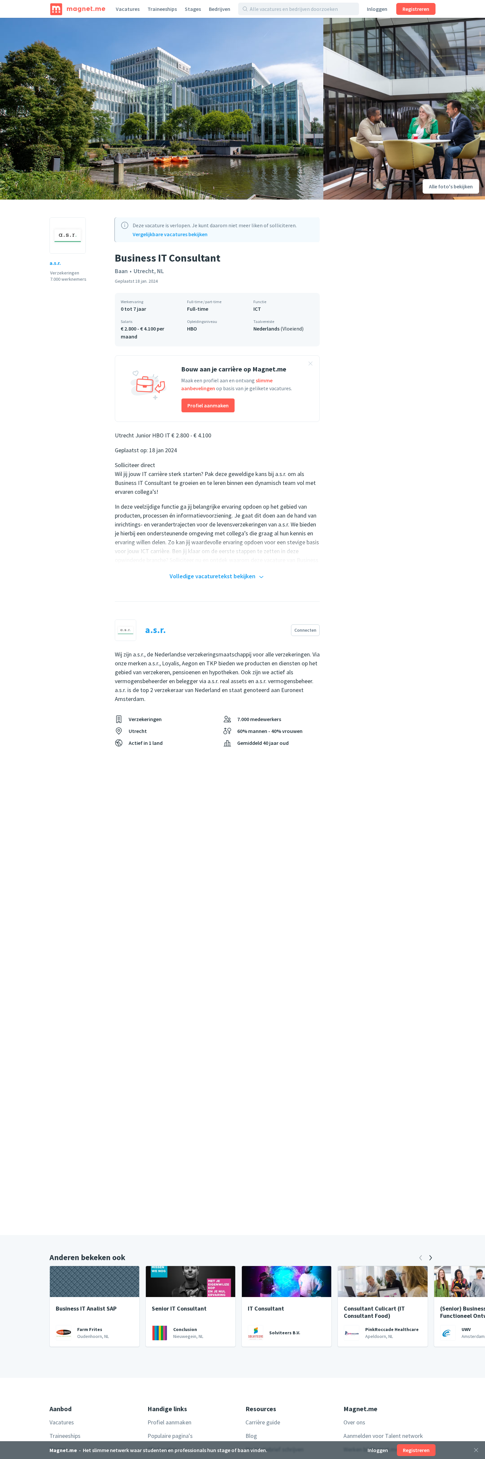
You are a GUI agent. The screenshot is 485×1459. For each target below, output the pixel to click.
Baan (121, 271)
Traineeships (162, 9)
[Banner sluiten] (310, 364)
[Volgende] (431, 1258)
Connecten (305, 630)
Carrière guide (262, 1422)
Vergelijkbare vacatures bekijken (170, 234)
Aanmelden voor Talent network (383, 1436)
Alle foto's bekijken (451, 186)
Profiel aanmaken (208, 405)
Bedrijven (219, 9)
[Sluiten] (476, 1450)
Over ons (354, 1422)
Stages (193, 9)
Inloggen (377, 9)
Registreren (416, 9)
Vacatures (128, 9)
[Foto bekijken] (161, 109)
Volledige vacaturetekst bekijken (212, 576)
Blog (251, 1436)
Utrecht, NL (149, 271)
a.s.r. (55, 263)
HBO (192, 328)
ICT (257, 308)
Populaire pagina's (170, 1436)
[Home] (78, 9)
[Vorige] (421, 1258)
